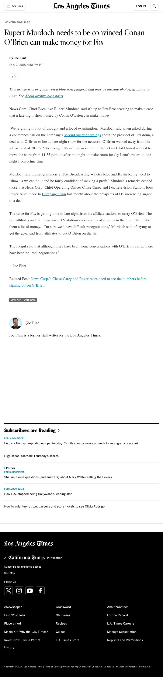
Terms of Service (52, 667)
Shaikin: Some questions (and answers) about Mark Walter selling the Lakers (58, 477)
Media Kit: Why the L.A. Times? (26, 631)
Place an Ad (12, 623)
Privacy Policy (69, 667)
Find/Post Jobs (14, 615)
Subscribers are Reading (30, 430)
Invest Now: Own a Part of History (22, 644)
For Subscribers (14, 438)
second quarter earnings (82, 134)
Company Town (54, 193)
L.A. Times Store (67, 640)
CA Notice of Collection (90, 667)
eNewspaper (13, 607)
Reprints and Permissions (125, 640)
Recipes (61, 623)
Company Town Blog (17, 22)
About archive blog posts (44, 95)
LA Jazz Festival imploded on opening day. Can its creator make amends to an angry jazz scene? (71, 443)
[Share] (13, 76)
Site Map (9, 573)
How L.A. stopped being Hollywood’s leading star (38, 494)
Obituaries (63, 615)
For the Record (117, 615)
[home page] (81, 6)
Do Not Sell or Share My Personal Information (127, 667)
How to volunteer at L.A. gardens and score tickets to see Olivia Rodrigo (54, 506)
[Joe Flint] (15, 323)
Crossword (63, 607)
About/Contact (117, 607)
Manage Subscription (121, 631)
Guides (60, 631)
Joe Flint (20, 58)
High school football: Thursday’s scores (31, 456)
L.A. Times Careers (120, 623)
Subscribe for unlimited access (22, 567)
